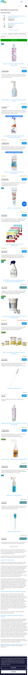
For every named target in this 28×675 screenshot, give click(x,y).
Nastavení (13, 667)
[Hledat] (19, 6)
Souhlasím (13, 672)
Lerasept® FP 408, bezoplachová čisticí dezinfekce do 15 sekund (13, 591)
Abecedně (3, 36)
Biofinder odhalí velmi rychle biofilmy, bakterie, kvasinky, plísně (13, 644)
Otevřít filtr (14, 40)
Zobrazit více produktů (13, 29)
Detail (24, 71)
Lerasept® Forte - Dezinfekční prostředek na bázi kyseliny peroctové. (12, 616)
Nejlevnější (10, 33)
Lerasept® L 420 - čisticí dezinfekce (7, 560)
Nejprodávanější (22, 33)
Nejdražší (16, 33)
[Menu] (26, 6)
